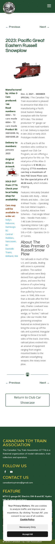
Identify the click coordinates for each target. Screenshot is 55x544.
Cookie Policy (27, 519)
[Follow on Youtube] (11, 471)
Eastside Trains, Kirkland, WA (12, 252)
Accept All (27, 534)
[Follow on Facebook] (5, 471)
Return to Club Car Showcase (27, 400)
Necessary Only (27, 527)
